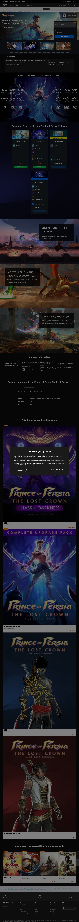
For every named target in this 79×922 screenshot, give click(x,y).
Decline (53, 469)
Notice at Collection (47, 456)
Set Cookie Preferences (20, 469)
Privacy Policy (38, 456)
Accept (61, 469)
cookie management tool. (35, 457)
